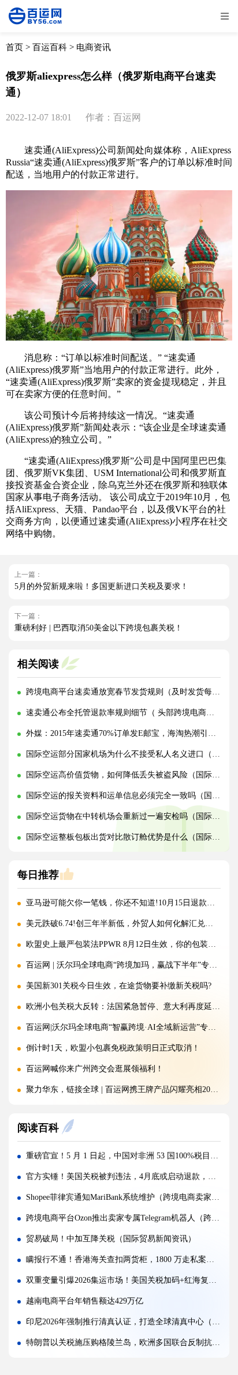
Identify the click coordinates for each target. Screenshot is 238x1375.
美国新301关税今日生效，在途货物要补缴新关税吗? (118, 985)
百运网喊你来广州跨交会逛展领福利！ (94, 1068)
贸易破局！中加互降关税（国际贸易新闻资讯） (111, 1238)
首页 (14, 47)
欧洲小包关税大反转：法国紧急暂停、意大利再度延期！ (127, 1006)
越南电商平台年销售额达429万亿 (84, 1301)
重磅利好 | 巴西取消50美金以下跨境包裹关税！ (98, 628)
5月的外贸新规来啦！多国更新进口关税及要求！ (101, 586)
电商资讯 (93, 47)
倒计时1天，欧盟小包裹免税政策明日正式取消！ (113, 1048)
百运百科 (49, 47)
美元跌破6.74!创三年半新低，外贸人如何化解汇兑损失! (125, 923)
